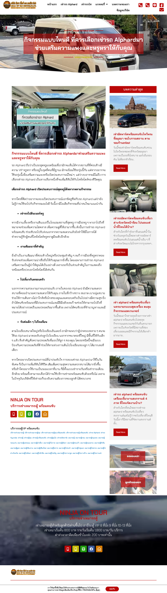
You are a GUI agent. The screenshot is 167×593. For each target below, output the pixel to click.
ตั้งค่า (98, 590)
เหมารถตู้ (71, 438)
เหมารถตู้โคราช (52, 448)
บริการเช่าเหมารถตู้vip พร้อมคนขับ (53, 433)
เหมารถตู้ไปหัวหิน (38, 453)
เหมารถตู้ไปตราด (91, 448)
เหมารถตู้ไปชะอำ (65, 448)
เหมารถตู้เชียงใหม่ (40, 448)
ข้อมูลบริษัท (123, 10)
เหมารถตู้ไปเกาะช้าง (80, 453)
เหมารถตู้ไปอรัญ (50, 453)
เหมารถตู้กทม (80, 438)
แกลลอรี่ (100, 4)
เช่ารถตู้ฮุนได (51, 438)
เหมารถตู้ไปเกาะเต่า (95, 453)
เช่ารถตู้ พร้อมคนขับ (39, 438)
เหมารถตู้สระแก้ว (73, 443)
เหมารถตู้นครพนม (23, 443)
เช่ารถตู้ (20, 438)
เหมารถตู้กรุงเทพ (91, 438)
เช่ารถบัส (86, 4)
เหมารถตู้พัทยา (61, 443)
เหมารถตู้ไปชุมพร (78, 448)
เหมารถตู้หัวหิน (99, 443)
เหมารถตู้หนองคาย (87, 443)
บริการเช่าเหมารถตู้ (17, 433)
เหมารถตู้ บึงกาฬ (49, 443)
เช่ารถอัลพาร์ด (62, 438)
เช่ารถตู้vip (28, 438)
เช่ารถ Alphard (69, 4)
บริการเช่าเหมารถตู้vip (32, 433)
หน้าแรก (52, 4)
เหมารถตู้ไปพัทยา (25, 453)
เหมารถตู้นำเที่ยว (37, 443)
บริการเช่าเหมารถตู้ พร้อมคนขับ (77, 433)
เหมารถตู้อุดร (15, 448)
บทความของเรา (120, 4)
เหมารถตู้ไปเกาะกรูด (64, 453)
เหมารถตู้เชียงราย (26, 448)
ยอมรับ (112, 589)
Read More (120, 168)
